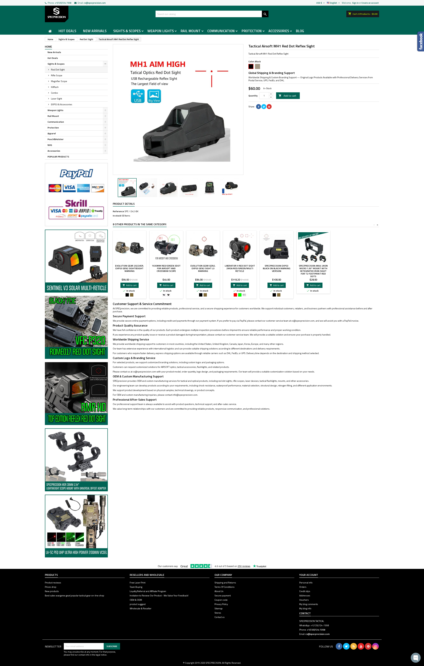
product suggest (138, 604)
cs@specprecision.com (95, 2)
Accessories (278, 30)
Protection (251, 30)
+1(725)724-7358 (63, 2)
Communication (221, 30)
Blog (300, 30)
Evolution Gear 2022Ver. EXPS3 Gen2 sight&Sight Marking (129, 268)
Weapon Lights (160, 30)
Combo (54, 92)
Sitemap (218, 608)
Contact (305, 613)
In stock (117, 215)
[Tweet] (263, 106)
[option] (127, 187)
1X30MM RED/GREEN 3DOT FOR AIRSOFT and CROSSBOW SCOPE (166, 268)
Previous (117, 109)
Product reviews (53, 582)
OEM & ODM (136, 600)
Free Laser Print (137, 582)
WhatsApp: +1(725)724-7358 (314, 625)
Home (48, 47)
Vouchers (304, 600)
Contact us (219, 617)
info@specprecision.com (185, 394)
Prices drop (50, 587)
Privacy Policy (221, 604)
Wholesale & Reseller (140, 608)
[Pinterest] (269, 106)
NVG (50, 145)
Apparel (52, 133)
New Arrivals (94, 30)
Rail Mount (191, 30)
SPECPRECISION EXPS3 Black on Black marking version (276, 268)
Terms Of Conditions (224, 587)
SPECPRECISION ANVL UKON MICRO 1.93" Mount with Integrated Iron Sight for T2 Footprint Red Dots (313, 271)
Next (238, 109)
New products (52, 591)
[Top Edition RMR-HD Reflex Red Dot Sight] (76, 393)
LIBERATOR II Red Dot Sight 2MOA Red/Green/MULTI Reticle (240, 268)
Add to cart (287, 96)
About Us (218, 591)
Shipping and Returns (225, 582)
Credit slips (304, 591)
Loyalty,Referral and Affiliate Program (148, 591)
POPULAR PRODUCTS (58, 156)
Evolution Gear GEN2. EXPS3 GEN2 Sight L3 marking (202, 268)
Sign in (355, 2)
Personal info (306, 582)
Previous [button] (114, 187)
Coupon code (221, 600)
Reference (118, 211)
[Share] (258, 106)
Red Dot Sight (58, 69)
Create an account (370, 2)
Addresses (304, 595)
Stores (217, 612)
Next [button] (241, 187)
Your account (308, 575)
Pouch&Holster (56, 139)
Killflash (55, 87)
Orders (302, 587)
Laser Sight (56, 98)
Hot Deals (67, 30)
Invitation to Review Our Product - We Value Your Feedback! (159, 595)
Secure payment (222, 595)
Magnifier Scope (59, 81)
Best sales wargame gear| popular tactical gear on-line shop (74, 595)
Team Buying (136, 587)
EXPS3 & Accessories (61, 104)
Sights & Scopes (127, 30)
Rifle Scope (56, 75)
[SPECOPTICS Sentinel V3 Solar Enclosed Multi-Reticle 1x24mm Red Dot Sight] (76, 261)
